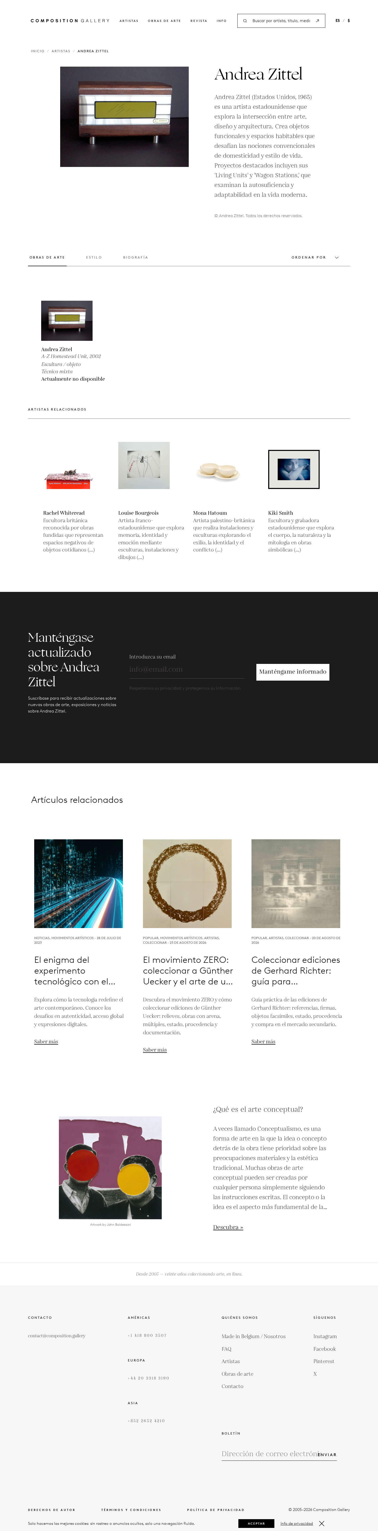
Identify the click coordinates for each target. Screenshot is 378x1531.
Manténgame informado (293, 672)
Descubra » (228, 1228)
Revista (199, 21)
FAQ (226, 1349)
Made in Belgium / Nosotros (254, 1336)
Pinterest (324, 1361)
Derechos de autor (52, 1510)
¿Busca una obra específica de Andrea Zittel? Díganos (189, 760)
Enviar (327, 1454)
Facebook (324, 1349)
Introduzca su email (152, 657)
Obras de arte (164, 21)
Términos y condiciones (131, 1510)
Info (222, 21)
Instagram (325, 1336)
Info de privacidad (297, 1523)
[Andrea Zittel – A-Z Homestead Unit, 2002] (67, 315)
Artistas (129, 21)
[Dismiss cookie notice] (321, 1523)
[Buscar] (317, 21)
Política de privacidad (216, 1510)
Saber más (46, 1041)
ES (338, 20)
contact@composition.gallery (56, 1336)
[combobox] (281, 21)
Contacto (233, 1386)
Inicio (37, 51)
